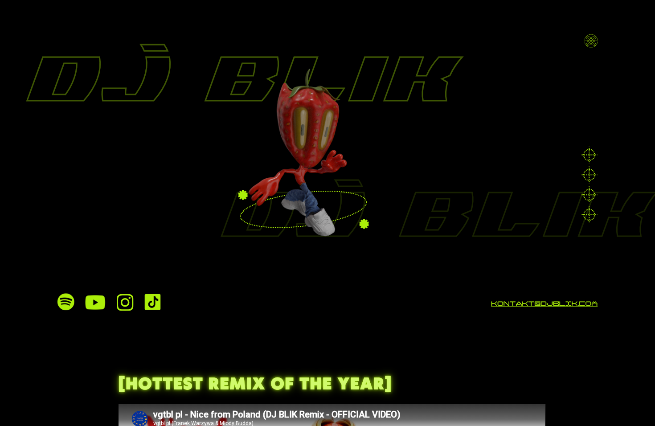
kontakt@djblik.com (544, 304)
